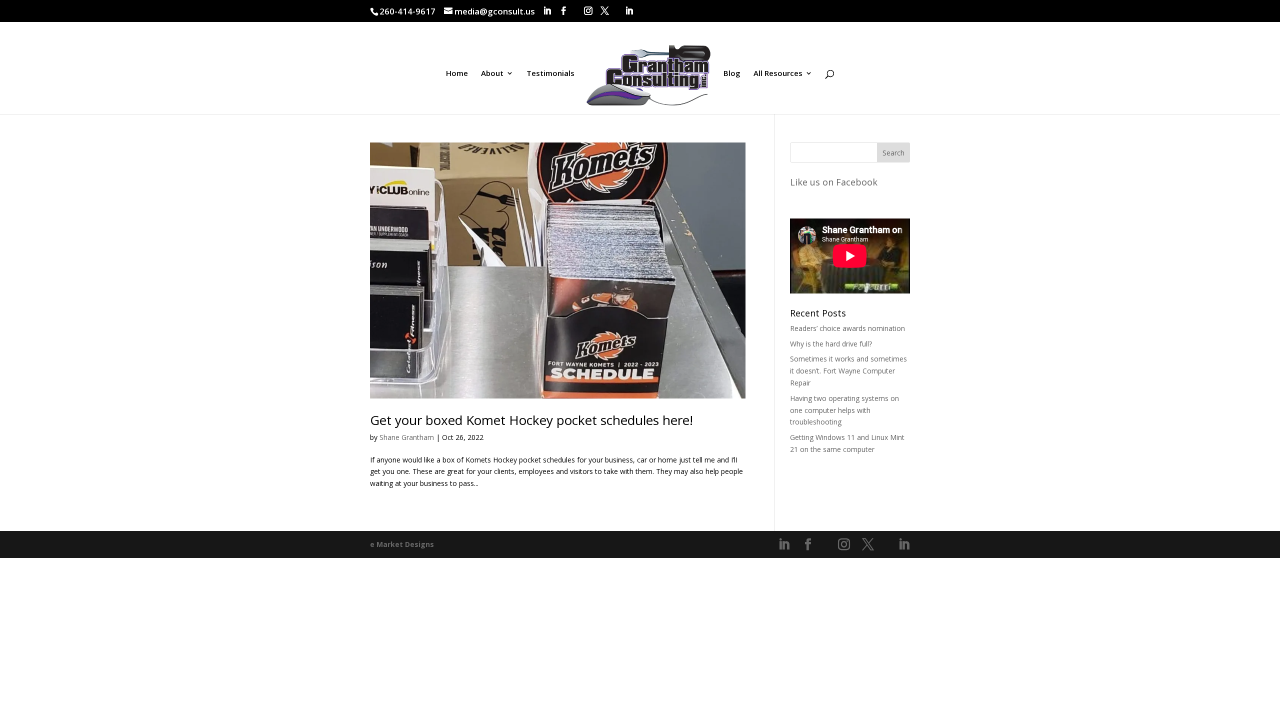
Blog (732, 74)
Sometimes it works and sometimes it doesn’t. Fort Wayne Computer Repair (848, 371)
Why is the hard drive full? (831, 343)
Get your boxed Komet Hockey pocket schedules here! (531, 420)
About (492, 74)
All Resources (778, 74)
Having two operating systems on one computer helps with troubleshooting (844, 410)
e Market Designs (402, 544)
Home (457, 74)
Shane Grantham (407, 437)
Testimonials (550, 74)
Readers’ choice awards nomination (847, 328)
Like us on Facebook (834, 182)
